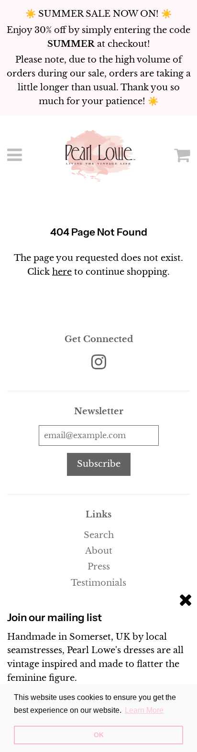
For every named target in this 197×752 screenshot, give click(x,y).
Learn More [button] (144, 710)
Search (99, 535)
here (62, 272)
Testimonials (98, 583)
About (98, 551)
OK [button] (99, 735)
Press (99, 566)
